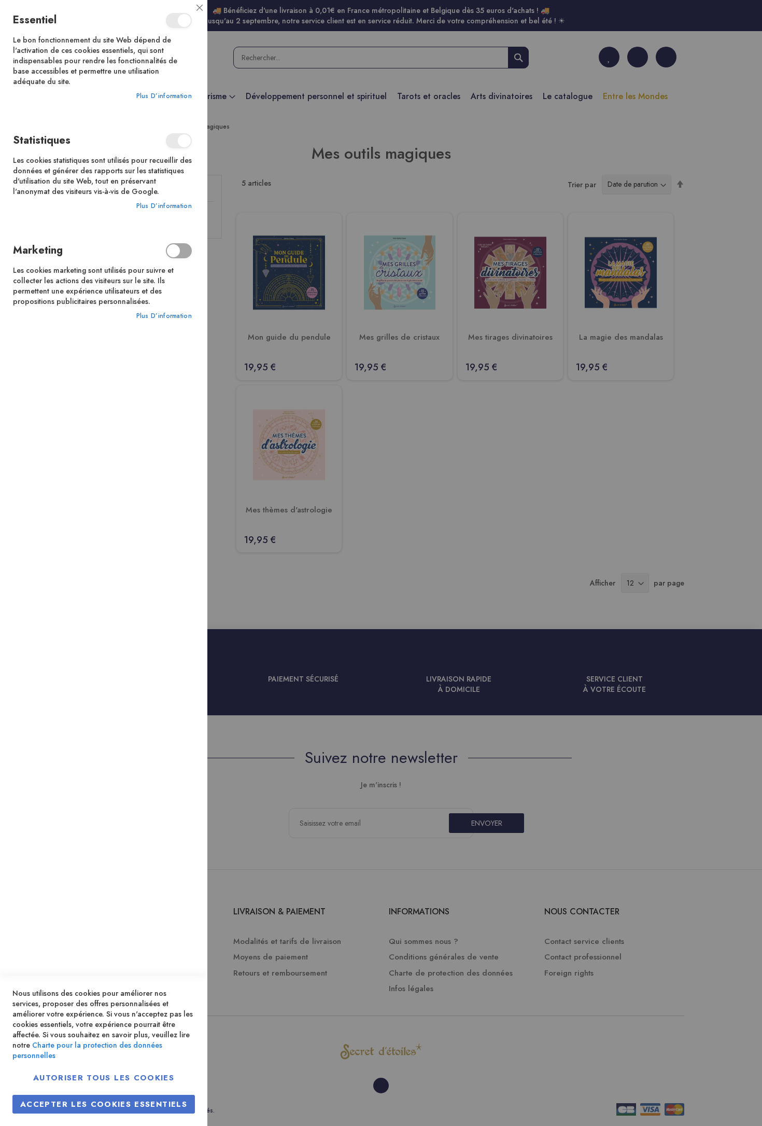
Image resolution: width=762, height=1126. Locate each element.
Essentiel (179, 20)
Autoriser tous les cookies (103, 1077)
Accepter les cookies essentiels (103, 1104)
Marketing (179, 250)
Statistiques (179, 140)
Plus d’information (164, 96)
